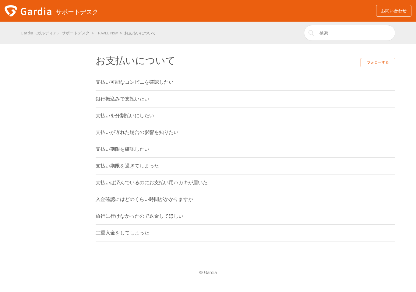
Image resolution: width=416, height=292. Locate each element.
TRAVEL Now (107, 33)
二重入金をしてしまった (122, 233)
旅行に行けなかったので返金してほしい (139, 216)
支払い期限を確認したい (122, 149)
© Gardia (208, 272)
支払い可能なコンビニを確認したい (135, 82)
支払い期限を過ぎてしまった (127, 166)
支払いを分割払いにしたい (125, 115)
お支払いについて (140, 33)
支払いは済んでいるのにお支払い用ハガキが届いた (152, 182)
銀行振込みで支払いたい (122, 99)
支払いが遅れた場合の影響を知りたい (137, 132)
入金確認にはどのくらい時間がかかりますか (144, 199)
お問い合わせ (394, 10)
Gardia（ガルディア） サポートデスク (55, 33)
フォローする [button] (378, 62)
